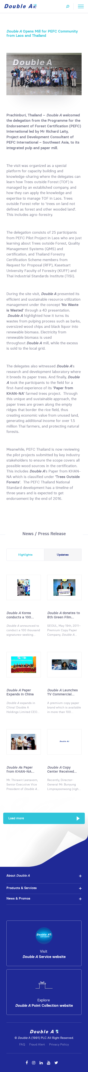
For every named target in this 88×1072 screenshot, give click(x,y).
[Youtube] (48, 1062)
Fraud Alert (37, 1044)
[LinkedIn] (41, 1062)
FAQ (22, 1044)
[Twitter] (56, 1062)
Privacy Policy (59, 1044)
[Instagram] (33, 1062)
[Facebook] (27, 1062)
